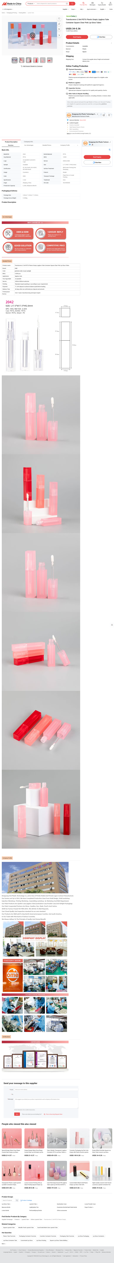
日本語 (76, 1252)
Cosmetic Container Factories (48, 1236)
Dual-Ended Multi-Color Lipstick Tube (47, 1227)
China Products (22, 1250)
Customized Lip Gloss (27, 1240)
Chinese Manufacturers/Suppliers (36, 1250)
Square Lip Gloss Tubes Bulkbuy (58, 1240)
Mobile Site (95, 1250)
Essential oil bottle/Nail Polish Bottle (67, 1207)
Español (21, 1252)
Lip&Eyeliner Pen (34, 1207)
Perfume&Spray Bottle (35, 1210)
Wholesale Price (59, 1250)
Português (27, 1252)
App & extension (91, 9)
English (15, 1252)
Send (17, 1114)
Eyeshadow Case (61, 1204)
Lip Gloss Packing (41, 1240)
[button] (74, 145)
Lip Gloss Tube (6, 1204)
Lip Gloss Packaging (83, 1236)
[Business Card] (109, 149)
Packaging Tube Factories (67, 1236)
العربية (66, 1252)
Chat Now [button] (102, 37)
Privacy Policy (83, 1256)
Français (34, 1252)
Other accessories (62, 1210)
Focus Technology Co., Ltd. (45, 1256)
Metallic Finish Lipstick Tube (26, 1227)
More (3, 1244)
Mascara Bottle (6, 1207)
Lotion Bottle (5, 1210)
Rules (111, 9)
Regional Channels (78, 1250)
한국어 (71, 1252)
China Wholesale (50, 1250)
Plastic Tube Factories (9, 1236)
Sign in (110, 5)
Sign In (69, 133)
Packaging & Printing (12, 12)
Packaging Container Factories (27, 1236)
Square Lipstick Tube (9, 1227)
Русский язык (41, 1252)
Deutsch (54, 1252)
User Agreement (67, 1256)
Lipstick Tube (31, 12)
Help (81, 9)
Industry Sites (68, 1250)
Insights (102, 1250)
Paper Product (89, 1207)
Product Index (87, 1250)
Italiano (48, 1252)
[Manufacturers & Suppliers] (11, 4)
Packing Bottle (22, 12)
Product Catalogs (27, 1200)
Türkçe (91, 1252)
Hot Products (13, 1250)
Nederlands (60, 1252)
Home (3, 12)
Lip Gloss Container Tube (10, 1240)
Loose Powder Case (90, 1204)
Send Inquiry (77, 37)
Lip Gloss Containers (98, 1236)
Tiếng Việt (97, 1252)
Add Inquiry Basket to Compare (32, 66)
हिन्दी (81, 1252)
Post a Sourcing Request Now (53, 1114)
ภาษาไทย (86, 1252)
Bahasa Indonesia (106, 1252)
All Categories (8, 9)
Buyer (73, 9)
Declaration (75, 1256)
